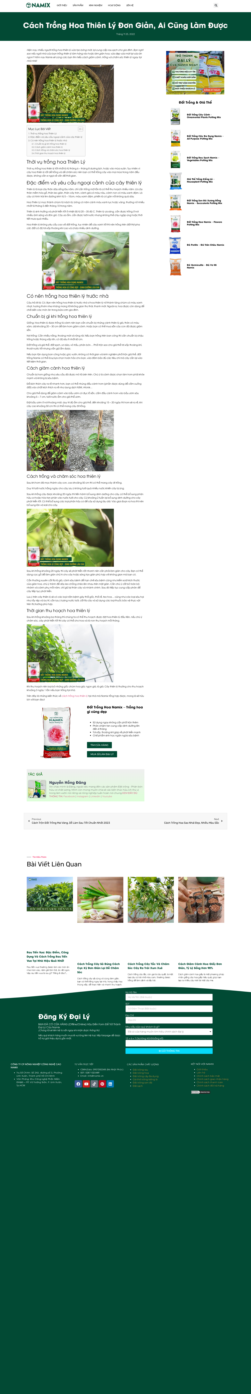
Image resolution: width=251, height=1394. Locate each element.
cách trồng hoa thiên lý (75, 695)
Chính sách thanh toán (210, 1082)
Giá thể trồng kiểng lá (145, 1079)
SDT (127, 1003)
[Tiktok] (94, 1083)
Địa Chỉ (130, 1015)
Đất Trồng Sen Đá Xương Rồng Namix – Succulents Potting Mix (204, 202)
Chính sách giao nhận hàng (212, 1079)
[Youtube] (86, 1083)
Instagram (82, 796)
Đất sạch (138, 1086)
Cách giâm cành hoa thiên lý (49, 147)
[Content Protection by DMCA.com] (201, 1093)
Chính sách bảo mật (208, 1076)
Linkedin (95, 796)
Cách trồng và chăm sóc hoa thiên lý (52, 150)
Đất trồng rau (140, 1069)
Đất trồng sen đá (142, 1082)
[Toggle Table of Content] (79, 129)
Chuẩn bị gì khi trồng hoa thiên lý (50, 143)
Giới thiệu (62, 5)
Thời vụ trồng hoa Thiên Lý (44, 133)
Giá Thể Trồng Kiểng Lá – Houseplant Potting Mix (201, 180)
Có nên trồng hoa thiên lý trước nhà (49, 140)
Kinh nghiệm (95, 5)
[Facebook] (78, 1083)
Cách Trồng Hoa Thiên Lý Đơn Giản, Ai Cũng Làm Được (125, 24)
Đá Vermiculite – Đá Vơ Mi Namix (202, 266)
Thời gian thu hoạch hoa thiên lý (50, 153)
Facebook (69, 796)
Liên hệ (129, 5)
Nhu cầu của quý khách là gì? (142, 1026)
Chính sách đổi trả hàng (210, 1085)
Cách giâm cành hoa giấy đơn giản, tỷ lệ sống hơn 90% (200, 966)
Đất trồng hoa (141, 1073)
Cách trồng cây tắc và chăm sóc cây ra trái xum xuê (148, 966)
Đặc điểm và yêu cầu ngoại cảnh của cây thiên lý (56, 136)
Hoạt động (114, 5)
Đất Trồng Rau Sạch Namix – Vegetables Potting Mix (203, 159)
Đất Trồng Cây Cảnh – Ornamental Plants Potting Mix (204, 116)
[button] (216, 5)
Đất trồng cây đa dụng (146, 1076)
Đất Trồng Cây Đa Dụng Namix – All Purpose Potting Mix (205, 137)
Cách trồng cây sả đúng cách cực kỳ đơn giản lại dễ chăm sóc (98, 968)
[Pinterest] (102, 1083)
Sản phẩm (78, 5)
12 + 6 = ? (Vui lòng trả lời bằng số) (144, 1038)
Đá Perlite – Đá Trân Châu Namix (205, 244)
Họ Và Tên (131, 992)
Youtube (107, 796)
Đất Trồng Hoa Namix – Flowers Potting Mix (204, 223)
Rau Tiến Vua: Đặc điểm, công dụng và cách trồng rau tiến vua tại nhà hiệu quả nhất (47, 956)
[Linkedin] (110, 1083)
